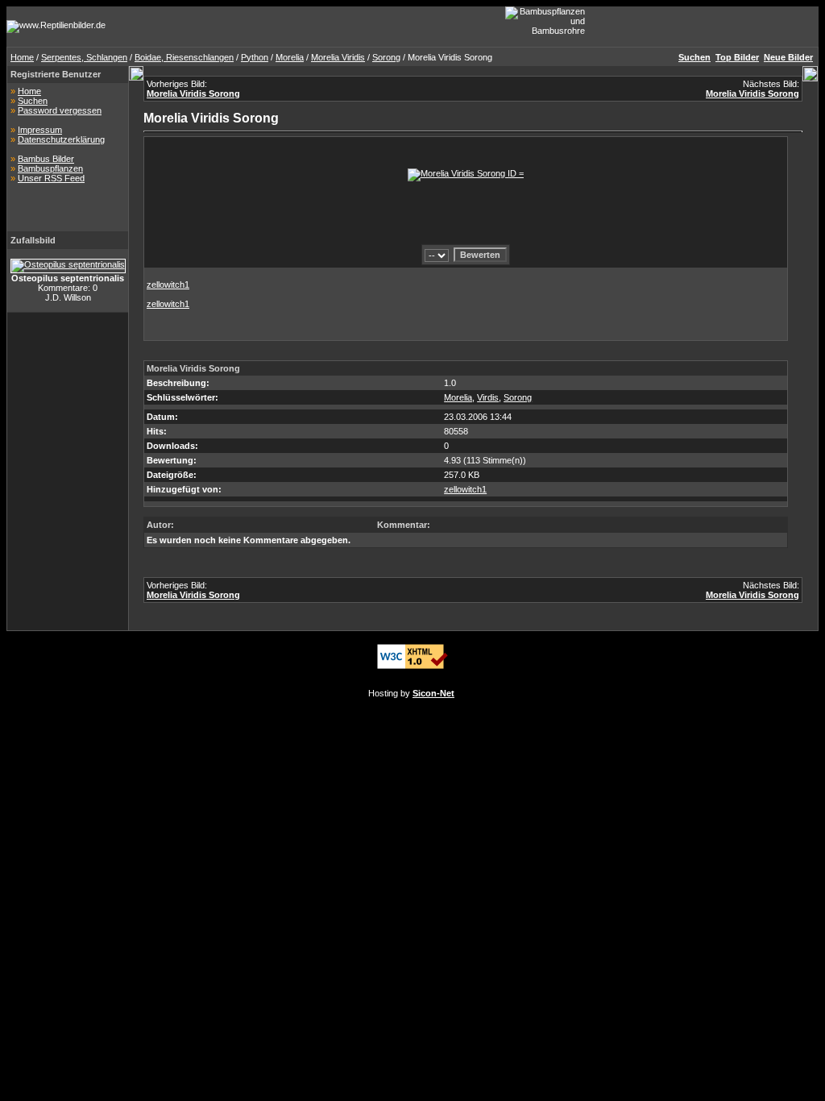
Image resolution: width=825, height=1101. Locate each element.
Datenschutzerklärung (61, 139)
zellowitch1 (168, 284)
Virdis (488, 397)
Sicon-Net (433, 693)
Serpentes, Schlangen (84, 57)
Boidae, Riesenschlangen (184, 57)
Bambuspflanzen (50, 168)
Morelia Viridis (338, 57)
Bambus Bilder (46, 159)
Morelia (290, 57)
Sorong (386, 57)
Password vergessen (60, 110)
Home (22, 57)
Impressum (40, 130)
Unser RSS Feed (51, 178)
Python (254, 57)
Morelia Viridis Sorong (193, 93)
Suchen (33, 101)
